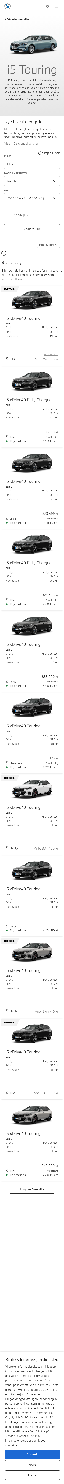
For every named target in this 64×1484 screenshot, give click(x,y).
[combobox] (32, 181)
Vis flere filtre (32, 229)
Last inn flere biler (32, 1189)
